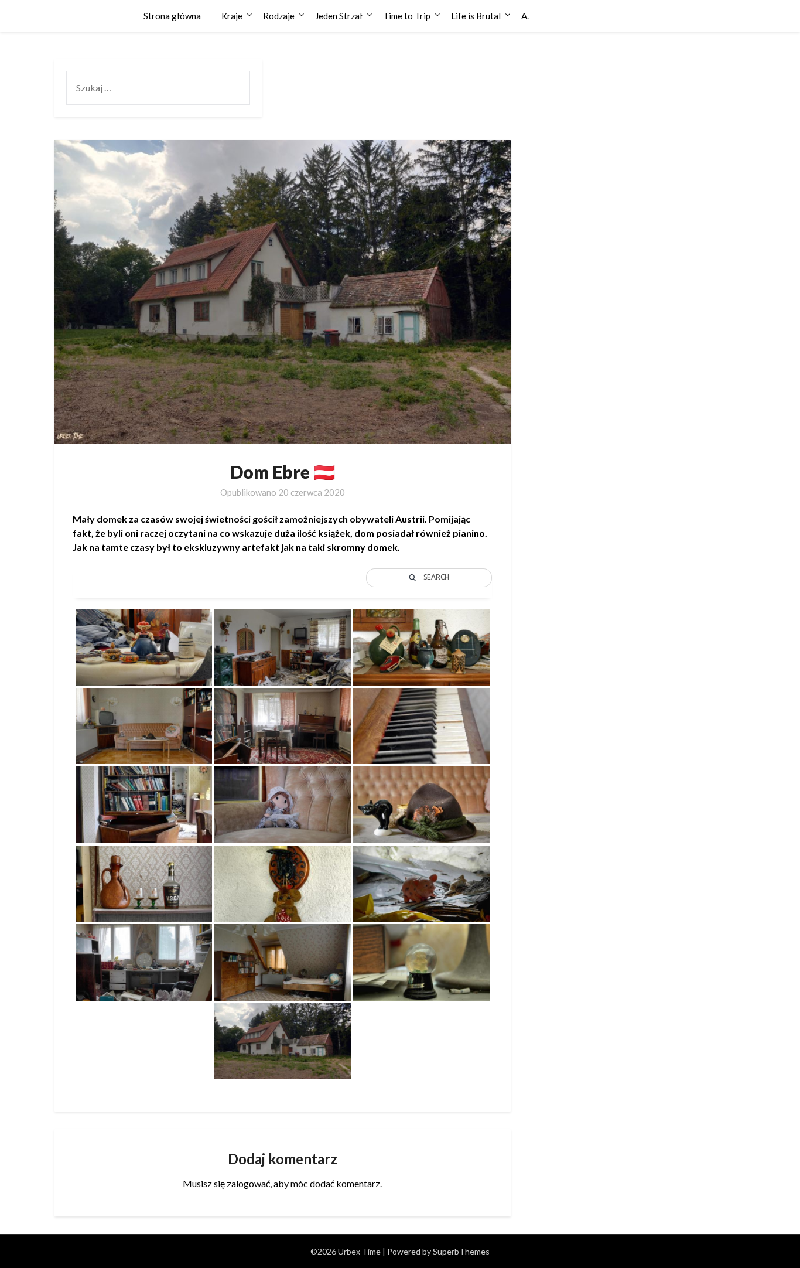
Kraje (231, 16)
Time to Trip (406, 16)
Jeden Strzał (339, 16)
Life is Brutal (476, 16)
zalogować (248, 1183)
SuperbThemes (461, 1251)
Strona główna (172, 16)
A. (525, 16)
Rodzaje (279, 16)
